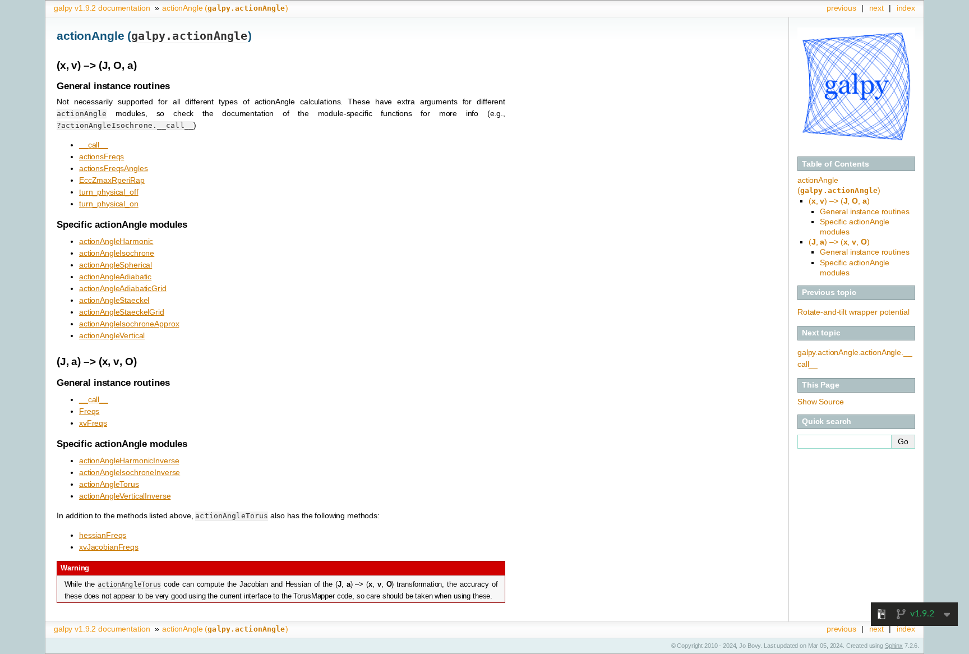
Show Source (820, 401)
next (876, 7)
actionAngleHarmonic (116, 241)
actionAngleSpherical (115, 264)
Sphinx (894, 645)
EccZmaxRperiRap (112, 180)
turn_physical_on (109, 203)
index (906, 7)
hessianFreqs (102, 535)
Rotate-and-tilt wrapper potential (853, 311)
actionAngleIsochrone (116, 252)
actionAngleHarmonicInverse (129, 460)
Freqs (89, 411)
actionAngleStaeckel (114, 300)
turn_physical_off (109, 191)
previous (841, 7)
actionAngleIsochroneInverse (129, 472)
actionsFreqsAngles (113, 168)
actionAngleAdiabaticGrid (123, 288)
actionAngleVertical (112, 335)
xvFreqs (93, 422)
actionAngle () (225, 7)
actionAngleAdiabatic (115, 276)
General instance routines (865, 211)
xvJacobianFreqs (109, 546)
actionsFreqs (101, 156)
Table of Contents (835, 163)
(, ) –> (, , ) (839, 200)
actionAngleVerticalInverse (124, 495)
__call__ (93, 144)
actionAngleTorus (109, 484)
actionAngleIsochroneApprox (129, 323)
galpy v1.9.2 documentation (102, 7)
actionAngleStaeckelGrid (121, 311)
